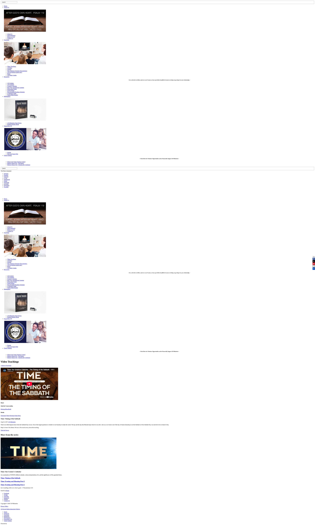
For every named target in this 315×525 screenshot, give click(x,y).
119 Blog (9, 68)
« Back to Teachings (6, 365)
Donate (9, 152)
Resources (6, 77)
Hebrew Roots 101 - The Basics (15, 163)
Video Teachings (11, 66)
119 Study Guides (11, 75)
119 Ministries (12, 422)
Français (6, 176)
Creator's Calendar (12, 86)
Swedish (6, 187)
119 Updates (10, 83)
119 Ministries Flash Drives (14, 123)
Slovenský (6, 185)
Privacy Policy (4, 506)
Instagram (6, 498)
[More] (314, 268)
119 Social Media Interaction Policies (10, 509)
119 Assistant (10, 84)
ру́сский (6, 184)
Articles (9, 69)
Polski (5, 181)
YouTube (6, 496)
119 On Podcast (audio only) (14, 72)
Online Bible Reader (12, 95)
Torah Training (8, 155)
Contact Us (10, 38)
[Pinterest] (314, 263)
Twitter (6, 495)
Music (8, 74)
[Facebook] (314, 259)
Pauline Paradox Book (13, 124)
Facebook (6, 493)
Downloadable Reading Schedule (16, 92)
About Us (6, 7)
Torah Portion (10, 90)
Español (6, 175)
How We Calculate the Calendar (15, 87)
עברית (5, 178)
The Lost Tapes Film (12, 154)
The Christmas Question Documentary (17, 71)
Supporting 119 (8, 126)
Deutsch (6, 173)
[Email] (314, 266)
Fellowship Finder (12, 89)
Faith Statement (11, 35)
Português (6, 182)
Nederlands (7, 179)
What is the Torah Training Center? (16, 162)
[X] (314, 261)
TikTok (6, 499)
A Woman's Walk (11, 93)
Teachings (6, 40)
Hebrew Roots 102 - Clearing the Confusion (18, 164)
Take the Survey (5, 430)
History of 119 (11, 37)
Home (5, 6)
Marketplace (7, 96)
